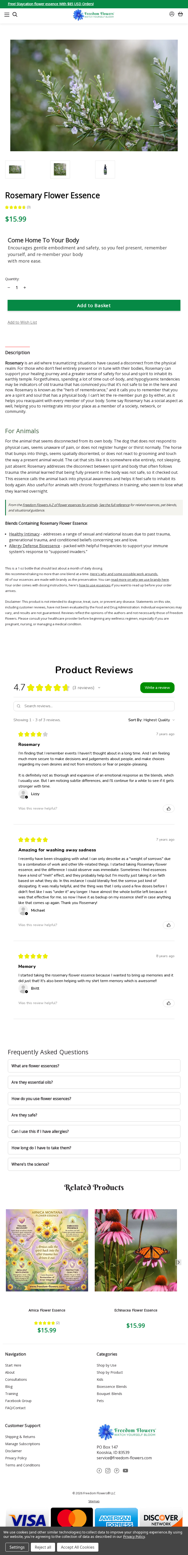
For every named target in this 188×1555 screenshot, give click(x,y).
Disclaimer (13, 1451)
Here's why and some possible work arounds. (124, 574)
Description (17, 352)
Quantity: (12, 279)
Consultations (16, 1379)
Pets (100, 1400)
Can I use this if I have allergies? (40, 1131)
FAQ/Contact (15, 1407)
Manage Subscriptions (22, 1443)
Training (11, 1393)
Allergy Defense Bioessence (34, 545)
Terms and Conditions (22, 1465)
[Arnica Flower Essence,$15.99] (47, 1250)
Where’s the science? (30, 1164)
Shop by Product (110, 1372)
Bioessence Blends (112, 1386)
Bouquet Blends (109, 1393)
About (10, 1372)
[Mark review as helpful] (169, 808)
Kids (100, 1379)
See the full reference (114, 505)
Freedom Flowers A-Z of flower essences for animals (60, 505)
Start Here (13, 1365)
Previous (4, 1262)
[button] (99, 688)
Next (179, 1262)
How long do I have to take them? (41, 1147)
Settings (17, 1547)
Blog (8, 1386)
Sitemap (94, 1501)
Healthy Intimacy (24, 534)
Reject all (43, 1547)
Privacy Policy (16, 1458)
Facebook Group (18, 1400)
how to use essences (95, 585)
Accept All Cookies (77, 1547)
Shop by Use (107, 1365)
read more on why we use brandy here (140, 579)
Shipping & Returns (20, 1436)
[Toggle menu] (6, 14)
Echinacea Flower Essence (135, 1310)
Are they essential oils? (32, 1082)
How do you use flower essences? (41, 1098)
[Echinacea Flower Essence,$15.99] (136, 1250)
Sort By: (135, 720)
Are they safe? (24, 1115)
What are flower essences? (35, 1065)
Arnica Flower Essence (47, 1310)
